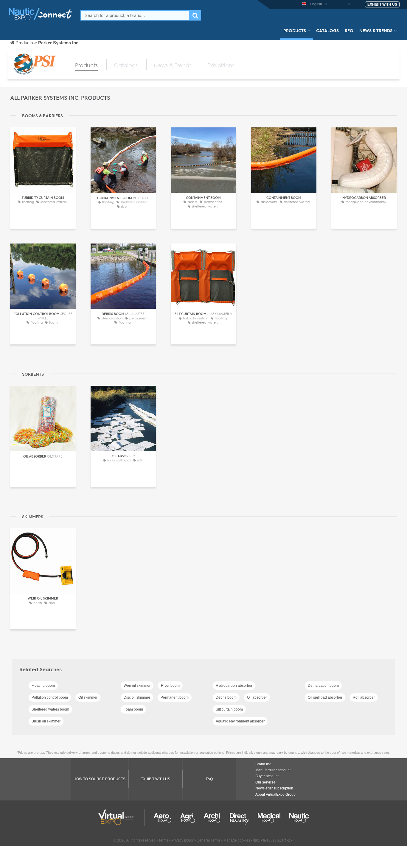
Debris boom (226, 697)
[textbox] (134, 15)
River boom (170, 685)
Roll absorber (364, 697)
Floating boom (43, 685)
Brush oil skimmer (46, 721)
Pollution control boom (50, 697)
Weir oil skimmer (137, 685)
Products (294, 30)
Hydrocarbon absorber (234, 685)
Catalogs (327, 30)
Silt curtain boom (229, 709)
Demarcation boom (323, 685)
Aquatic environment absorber (240, 721)
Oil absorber (257, 697)
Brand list (263, 764)
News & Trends (375, 30)
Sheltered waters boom (50, 709)
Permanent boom (175, 697)
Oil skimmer (87, 697)
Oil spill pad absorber (325, 697)
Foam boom (133, 709)
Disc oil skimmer (137, 697)
